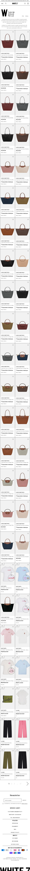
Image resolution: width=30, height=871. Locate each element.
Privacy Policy (24, 803)
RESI (15, 829)
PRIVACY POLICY (15, 832)
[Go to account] (24, 3)
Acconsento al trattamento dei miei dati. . (16, 803)
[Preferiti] (25, 7)
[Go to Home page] (15, 3)
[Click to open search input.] (5, 3)
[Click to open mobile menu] (2, 3)
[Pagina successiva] (28, 784)
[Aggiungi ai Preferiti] (13, 32)
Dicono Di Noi (15, 844)
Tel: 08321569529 (15, 817)
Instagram (15, 841)
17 (20, 784)
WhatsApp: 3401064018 (15, 814)
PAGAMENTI (15, 826)
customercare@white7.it (15, 811)
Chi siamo (15, 838)
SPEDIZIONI (15, 823)
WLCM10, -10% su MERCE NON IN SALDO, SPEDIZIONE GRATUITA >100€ (15, 0)
